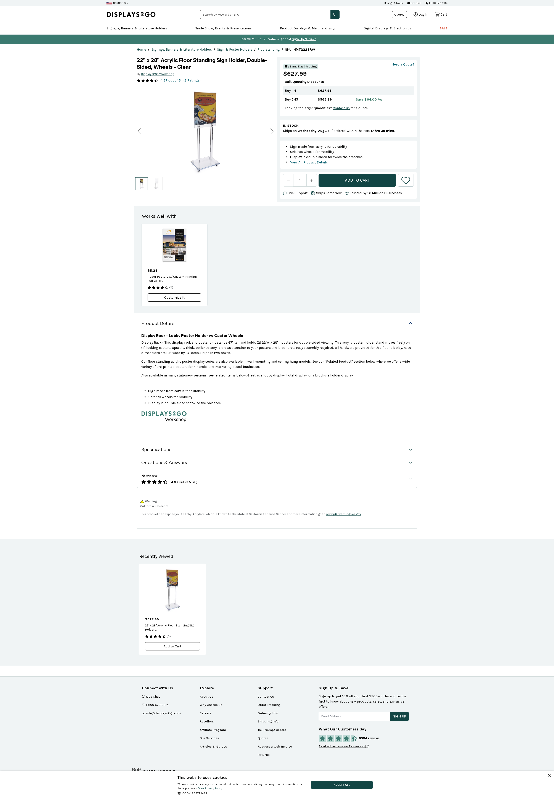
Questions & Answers (164, 462)
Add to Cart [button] (172, 646)
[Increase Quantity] (312, 180)
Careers (205, 713)
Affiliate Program (213, 730)
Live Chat (415, 3)
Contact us (341, 108)
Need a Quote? (402, 64)
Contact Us (266, 696)
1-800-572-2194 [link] (157, 705)
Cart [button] (444, 14)
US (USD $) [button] (120, 3)
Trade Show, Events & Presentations (223, 28)
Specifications (156, 449)
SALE (444, 28)
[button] (335, 14)
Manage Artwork (393, 3)
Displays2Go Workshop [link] (157, 74)
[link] (141, 49)
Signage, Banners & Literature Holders (136, 28)
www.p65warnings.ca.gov (343, 514)
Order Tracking (269, 705)
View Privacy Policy (210, 788)
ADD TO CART (357, 180)
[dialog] (277, 785)
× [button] (549, 775)
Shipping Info (268, 721)
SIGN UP (399, 716)
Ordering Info (268, 713)
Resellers (207, 721)
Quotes (399, 14)
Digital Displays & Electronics (387, 28)
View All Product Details (309, 162)
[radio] (141, 183)
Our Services (209, 738)
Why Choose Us (211, 705)
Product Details (157, 323)
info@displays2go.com (163, 713)
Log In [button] (423, 14)
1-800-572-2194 (438, 3)
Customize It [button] (174, 297)
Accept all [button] (342, 785)
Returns (264, 755)
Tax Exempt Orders (272, 730)
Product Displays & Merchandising (307, 28)
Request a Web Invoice (275, 746)
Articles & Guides (213, 746)
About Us (206, 696)
